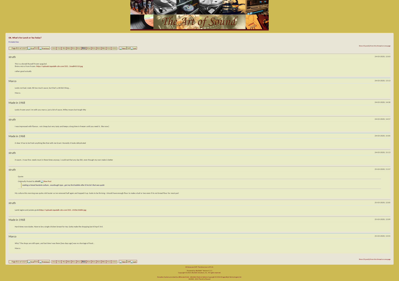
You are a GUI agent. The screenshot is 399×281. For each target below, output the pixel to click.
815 (93, 48)
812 (78, 48)
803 (68, 48)
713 (58, 48)
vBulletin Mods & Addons (199, 277)
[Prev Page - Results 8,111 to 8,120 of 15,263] (44, 48)
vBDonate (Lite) (183, 277)
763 (63, 48)
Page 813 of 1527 (19, 48)
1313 (114, 48)
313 (53, 48)
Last (129, 48)
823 (98, 48)
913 (108, 48)
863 (103, 48)
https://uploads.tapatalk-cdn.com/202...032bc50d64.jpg (62, 210)
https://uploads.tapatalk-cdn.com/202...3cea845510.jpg (59, 66)
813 (83, 48)
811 (73, 48)
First (36, 48)
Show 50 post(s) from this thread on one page (374, 46)
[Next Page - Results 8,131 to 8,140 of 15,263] (123, 48)
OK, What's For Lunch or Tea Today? (25, 38)
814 (88, 48)
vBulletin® (199, 271)
